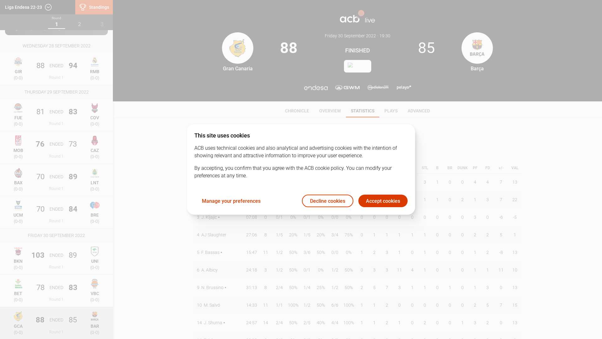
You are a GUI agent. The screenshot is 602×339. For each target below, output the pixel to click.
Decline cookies (327, 201)
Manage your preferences (231, 201)
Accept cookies (383, 201)
